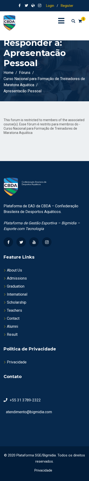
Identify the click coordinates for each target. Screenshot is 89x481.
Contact (13, 318)
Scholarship (16, 302)
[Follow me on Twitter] (26, 6)
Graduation (15, 286)
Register (67, 6)
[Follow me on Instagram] (39, 6)
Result (12, 334)
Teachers (14, 310)
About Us (14, 270)
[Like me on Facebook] (19, 6)
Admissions (17, 278)
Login (50, 6)
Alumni (12, 326)
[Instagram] (47, 242)
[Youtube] (34, 242)
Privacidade (17, 362)
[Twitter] (21, 242)
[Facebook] (8, 242)
